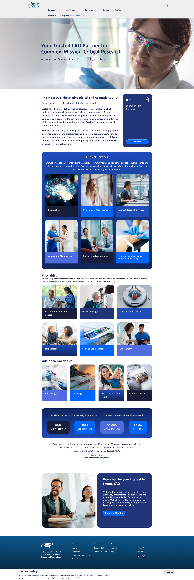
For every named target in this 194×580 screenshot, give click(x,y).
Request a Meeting (113, 513)
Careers (106, 10)
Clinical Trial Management (60, 256)
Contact (118, 10)
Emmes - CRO (99, 548)
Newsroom (115, 548)
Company (52, 10)
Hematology (50, 394)
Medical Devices (137, 394)
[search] (167, 9)
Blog (112, 551)
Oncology (77, 394)
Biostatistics (53, 210)
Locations (140, 551)
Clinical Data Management (96, 210)
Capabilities (70, 10)
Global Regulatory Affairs (95, 256)
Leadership (76, 551)
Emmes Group (54, 16)
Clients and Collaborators (81, 555)
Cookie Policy (77, 578)
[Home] (35, 5)
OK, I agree (168, 572)
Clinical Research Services (131, 210)
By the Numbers (77, 559)
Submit (137, 142)
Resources (89, 10)
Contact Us (140, 548)
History (74, 548)
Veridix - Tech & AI (100, 551)
